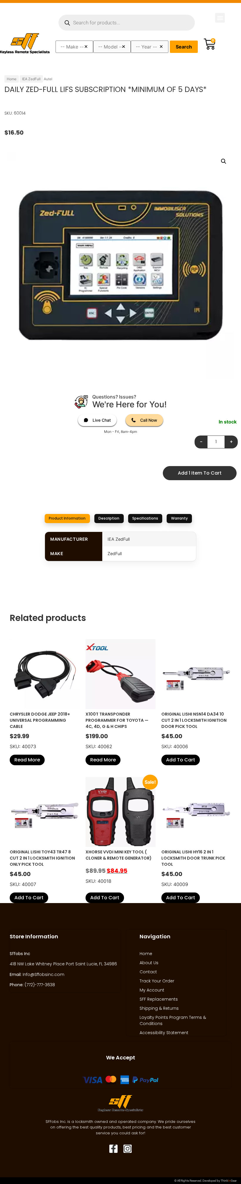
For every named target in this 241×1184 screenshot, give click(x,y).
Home (11, 79)
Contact (148, 972)
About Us (149, 963)
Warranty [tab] (179, 518)
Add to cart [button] (180, 759)
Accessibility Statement (164, 1033)
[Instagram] (127, 1149)
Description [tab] (108, 518)
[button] (220, 18)
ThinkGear (229, 1180)
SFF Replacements (159, 999)
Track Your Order (157, 981)
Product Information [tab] (67, 518)
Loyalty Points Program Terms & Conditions (173, 1020)
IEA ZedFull (31, 79)
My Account (152, 990)
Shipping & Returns (159, 1008)
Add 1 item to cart (200, 473)
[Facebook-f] (113, 1149)
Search (184, 47)
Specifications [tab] (145, 518)
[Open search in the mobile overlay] (127, 23)
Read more (27, 759)
